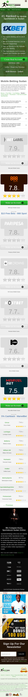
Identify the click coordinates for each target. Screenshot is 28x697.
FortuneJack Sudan (7, 499)
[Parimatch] (21, 463)
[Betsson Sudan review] (19, 584)
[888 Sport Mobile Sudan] (14, 198)
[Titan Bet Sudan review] (9, 584)
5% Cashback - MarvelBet (14, 416)
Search (25, 675)
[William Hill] (21, 454)
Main (9, 9)
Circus (7, 422)
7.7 (13, 311)
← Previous (8, 505)
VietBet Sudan (7, 471)
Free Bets (8, 93)
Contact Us (7, 675)
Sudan (3, 9)
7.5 (13, 390)
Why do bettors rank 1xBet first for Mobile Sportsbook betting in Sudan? (14, 113)
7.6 (13, 351)
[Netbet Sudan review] (9, 572)
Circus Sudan (7, 425)
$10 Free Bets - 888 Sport (14, 213)
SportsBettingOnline (7, 487)
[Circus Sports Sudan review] (9, 567)
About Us (3, 675)
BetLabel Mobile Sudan (14, 168)
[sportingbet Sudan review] (19, 572)
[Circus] (21, 426)
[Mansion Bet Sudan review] (19, 567)
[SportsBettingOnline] (21, 491)
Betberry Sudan (7, 443)
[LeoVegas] (21, 436)
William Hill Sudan (7, 453)
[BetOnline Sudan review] (9, 576)
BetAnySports (7, 478)
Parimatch (7, 459)
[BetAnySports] (21, 482)
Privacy (12, 675)
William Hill (7, 450)
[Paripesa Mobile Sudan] (14, 242)
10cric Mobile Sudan (14, 371)
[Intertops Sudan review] (19, 580)
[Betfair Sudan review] (9, 580)
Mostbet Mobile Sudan (14, 331)
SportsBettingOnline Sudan (7, 489)
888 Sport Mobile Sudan (14, 207)
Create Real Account (13, 59)
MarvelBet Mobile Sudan (14, 410)
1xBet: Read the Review (14, 67)
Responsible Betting (19, 675)
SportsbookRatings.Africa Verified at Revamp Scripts (10, 691)
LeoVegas (7, 432)
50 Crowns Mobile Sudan (14, 291)
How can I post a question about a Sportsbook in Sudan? (14, 107)
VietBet (7, 468)
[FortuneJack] (21, 500)
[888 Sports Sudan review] (19, 563)
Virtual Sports (4, 94)
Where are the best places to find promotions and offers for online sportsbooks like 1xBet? (14, 125)
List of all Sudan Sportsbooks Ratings (14, 589)
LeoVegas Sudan (7, 434)
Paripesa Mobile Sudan (14, 252)
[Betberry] (21, 445)
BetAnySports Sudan (7, 480)
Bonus (2, 93)
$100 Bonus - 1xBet (14, 63)
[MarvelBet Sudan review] (14, 384)
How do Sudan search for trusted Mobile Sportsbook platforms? (14, 118)
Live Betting (16, 93)
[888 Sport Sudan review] (14, 181)
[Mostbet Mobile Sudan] (14, 322)
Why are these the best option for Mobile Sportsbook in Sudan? (14, 101)
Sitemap (14, 676)
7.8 (13, 188)
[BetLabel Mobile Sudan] (14, 158)
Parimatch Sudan (7, 462)
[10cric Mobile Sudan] (14, 361)
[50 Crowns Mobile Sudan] (14, 282)
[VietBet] (21, 473)
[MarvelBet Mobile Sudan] (14, 401)
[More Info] (22, 661)
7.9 (13, 148)
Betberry (7, 441)
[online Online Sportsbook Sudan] (10, 7)
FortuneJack (7, 496)
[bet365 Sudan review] (19, 576)
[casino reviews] (5, 671)
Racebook (12, 94)
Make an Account (13, 163)
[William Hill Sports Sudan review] (9, 563)
